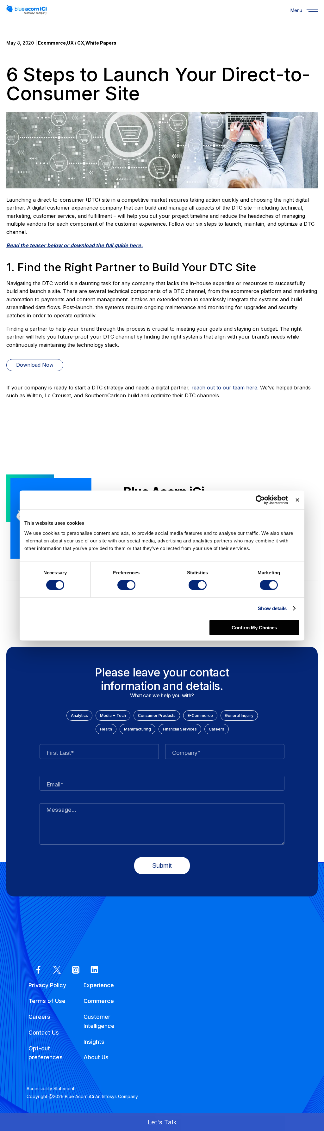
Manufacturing (137, 729)
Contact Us (43, 1032)
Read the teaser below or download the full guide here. (74, 245)
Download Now (34, 365)
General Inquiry (239, 715)
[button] (162, 1122)
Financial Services (180, 729)
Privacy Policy (47, 985)
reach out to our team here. (225, 387)
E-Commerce (200, 715)
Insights (94, 1041)
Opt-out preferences (45, 1053)
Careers (216, 729)
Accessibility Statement (50, 1088)
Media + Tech (113, 715)
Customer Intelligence (99, 1021)
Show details (272, 608)
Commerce (99, 1001)
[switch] (126, 585)
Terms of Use (46, 1001)
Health (106, 729)
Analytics (79, 715)
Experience (99, 985)
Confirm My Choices (254, 627)
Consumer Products (157, 715)
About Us (96, 1057)
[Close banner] (297, 500)
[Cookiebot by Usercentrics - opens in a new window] (260, 500)
